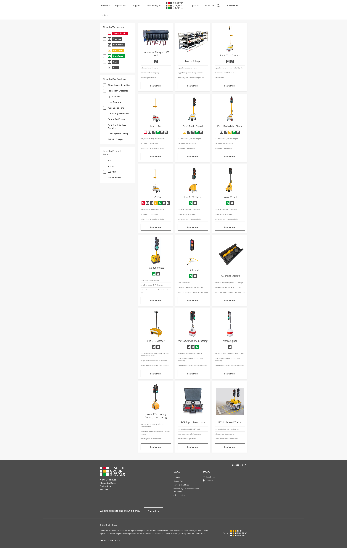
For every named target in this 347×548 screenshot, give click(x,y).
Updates (195, 5)
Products (104, 5)
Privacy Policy (179, 495)
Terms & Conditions (181, 485)
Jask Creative (115, 540)
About (208, 5)
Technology (152, 5)
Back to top (237, 464)
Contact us (232, 5)
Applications (120, 5)
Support (137, 5)
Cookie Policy (179, 481)
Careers (177, 477)
